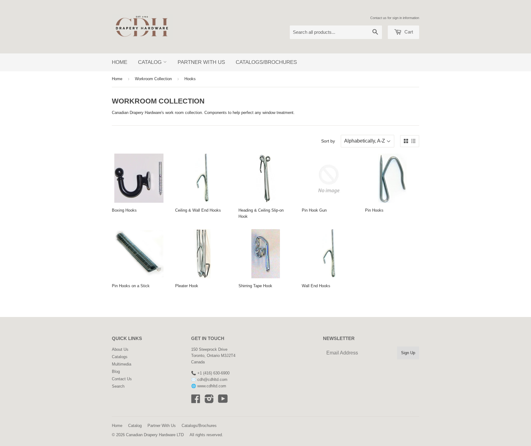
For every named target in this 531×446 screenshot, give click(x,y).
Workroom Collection (153, 78)
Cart (408, 31)
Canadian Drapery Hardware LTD (155, 434)
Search (118, 386)
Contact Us (122, 379)
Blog (116, 371)
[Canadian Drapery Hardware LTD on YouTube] (223, 401)
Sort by (328, 141)
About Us (120, 349)
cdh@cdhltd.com (212, 379)
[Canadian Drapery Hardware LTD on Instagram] (209, 401)
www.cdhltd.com (211, 386)
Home (119, 62)
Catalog (150, 62)
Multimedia (121, 364)
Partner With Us (201, 62)
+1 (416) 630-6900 (213, 373)
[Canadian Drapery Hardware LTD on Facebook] (195, 401)
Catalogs (120, 356)
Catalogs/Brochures (266, 62)
